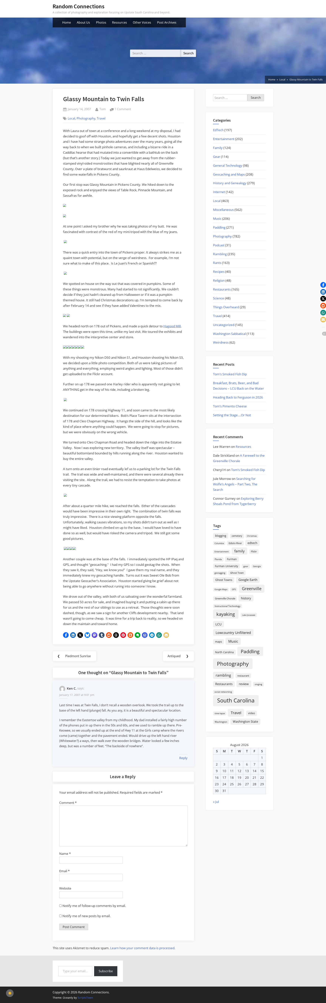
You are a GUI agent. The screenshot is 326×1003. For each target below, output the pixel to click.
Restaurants (222, 289)
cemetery (237, 535)
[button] (66, 635)
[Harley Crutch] (65, 400)
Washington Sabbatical (229, 334)
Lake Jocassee (248, 615)
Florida (218, 559)
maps (218, 641)
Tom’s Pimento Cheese (230, 406)
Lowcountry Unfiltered (233, 632)
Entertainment (223, 139)
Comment (68, 802)
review (244, 684)
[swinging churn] (82, 347)
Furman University (226, 566)
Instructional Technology (227, 606)
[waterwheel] (67, 347)
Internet (219, 192)
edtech (252, 543)
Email (64, 871)
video (251, 713)
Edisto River (235, 543)
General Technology (227, 165)
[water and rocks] (74, 549)
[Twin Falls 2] (68, 549)
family (239, 551)
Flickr (254, 551)
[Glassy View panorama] (64, 206)
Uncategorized (223, 325)
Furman (232, 559)
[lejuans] (65, 273)
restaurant (243, 675)
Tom (102, 109)
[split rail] (76, 347)
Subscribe (106, 971)
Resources (119, 22)
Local (71, 118)
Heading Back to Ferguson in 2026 (238, 397)
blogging (220, 535)
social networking (223, 691)
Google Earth (247, 579)
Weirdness (221, 342)
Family (218, 148)
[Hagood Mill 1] (79, 347)
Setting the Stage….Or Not (232, 415)
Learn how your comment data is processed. (142, 948)
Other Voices (142, 22)
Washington (221, 721)
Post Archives (166, 22)
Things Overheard (226, 307)
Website (65, 888)
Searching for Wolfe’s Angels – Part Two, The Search (235, 484)
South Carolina (235, 700)
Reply (183, 758)
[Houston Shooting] (65, 495)
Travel (101, 118)
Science (218, 298)
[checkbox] (10, 993)
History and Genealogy (229, 183)
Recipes (219, 271)
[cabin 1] (64, 347)
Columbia (219, 543)
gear (245, 566)
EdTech (218, 130)
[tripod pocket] (65, 242)
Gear (216, 156)
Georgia (257, 566)
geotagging (220, 572)
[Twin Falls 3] (71, 549)
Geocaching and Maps (229, 174)
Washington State (245, 721)
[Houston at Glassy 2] (64, 216)
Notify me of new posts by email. (86, 916)
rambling (223, 675)
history (246, 598)
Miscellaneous (223, 209)
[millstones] (70, 347)
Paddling (219, 227)
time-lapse (220, 713)
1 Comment (123, 109)
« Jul (216, 801)
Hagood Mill (172, 326)
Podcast (219, 245)
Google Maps (221, 589)
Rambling (220, 254)
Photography (86, 118)
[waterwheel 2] (73, 347)
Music (217, 218)
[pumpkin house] (68, 316)
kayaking (225, 614)
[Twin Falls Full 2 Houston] (65, 549)
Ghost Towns (223, 580)
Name (65, 853)
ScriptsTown (85, 997)
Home (66, 22)
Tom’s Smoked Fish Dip (230, 374)
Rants (217, 263)
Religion (219, 280)
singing (258, 684)
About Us (83, 22)
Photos (101, 22)
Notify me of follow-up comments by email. (94, 906)
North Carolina (224, 652)
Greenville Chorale (225, 598)
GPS (234, 589)
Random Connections (78, 6)
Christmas (252, 536)
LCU (218, 624)
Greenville (251, 588)
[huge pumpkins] (64, 316)
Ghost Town (237, 572)
